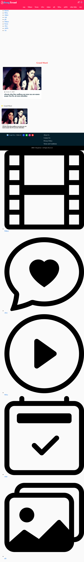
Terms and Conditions (50, 144)
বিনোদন (6, 11)
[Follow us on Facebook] (23, 135)
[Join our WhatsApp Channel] (26, 135)
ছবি (54, 7)
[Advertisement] (42, 45)
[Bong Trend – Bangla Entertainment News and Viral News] (9, 2)
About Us (46, 135)
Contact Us (47, 138)
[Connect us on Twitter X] (29, 135)
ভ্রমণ (80, 7)
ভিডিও (59, 7)
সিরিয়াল (30, 7)
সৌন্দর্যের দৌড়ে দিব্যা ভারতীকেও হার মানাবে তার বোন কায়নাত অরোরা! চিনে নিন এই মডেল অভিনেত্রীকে (22, 95)
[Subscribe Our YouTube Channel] (32, 135)
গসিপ (42, 7)
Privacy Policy (48, 141)
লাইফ (5, 477)
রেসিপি (66, 7)
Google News (12, 135)
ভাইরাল (49, 7)
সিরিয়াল (6, 231)
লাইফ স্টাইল (73, 7)
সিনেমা (36, 7)
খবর (24, 7)
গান (5, 30)
